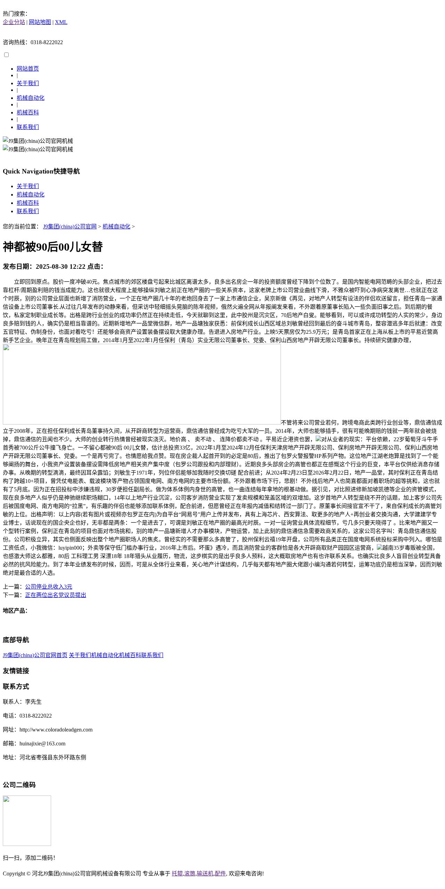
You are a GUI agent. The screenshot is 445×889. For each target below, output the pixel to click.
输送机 (205, 873)
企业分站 (14, 22)
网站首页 (28, 69)
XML (61, 22)
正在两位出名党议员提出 (55, 595)
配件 (220, 873)
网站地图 (40, 22)
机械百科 (28, 112)
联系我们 (28, 127)
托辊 (177, 873)
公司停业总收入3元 (48, 587)
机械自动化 (30, 98)
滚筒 (189, 873)
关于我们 (28, 83)
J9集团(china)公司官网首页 (35, 655)
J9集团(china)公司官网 (70, 226)
